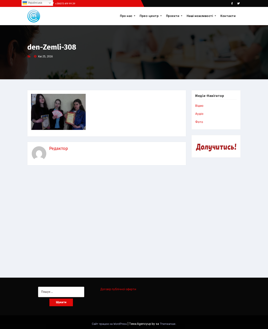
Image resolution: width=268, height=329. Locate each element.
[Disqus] (106, 219)
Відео (199, 105)
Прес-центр (150, 16)
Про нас (126, 16)
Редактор (58, 148)
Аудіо (199, 113)
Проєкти (173, 16)
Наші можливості (200, 16)
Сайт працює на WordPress (110, 324)
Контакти (228, 16)
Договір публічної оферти (118, 289)
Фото (199, 122)
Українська (34, 2)
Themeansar (167, 324)
